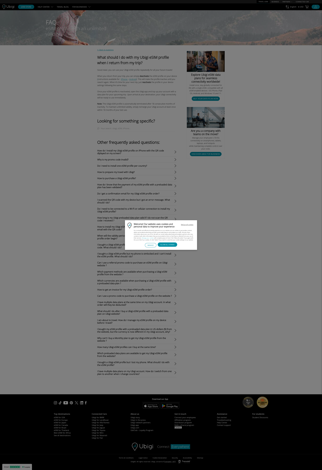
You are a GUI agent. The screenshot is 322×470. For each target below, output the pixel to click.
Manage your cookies (148, 238)
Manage (151, 245)
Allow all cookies (167, 245)
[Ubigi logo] (129, 225)
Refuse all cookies (187, 225)
